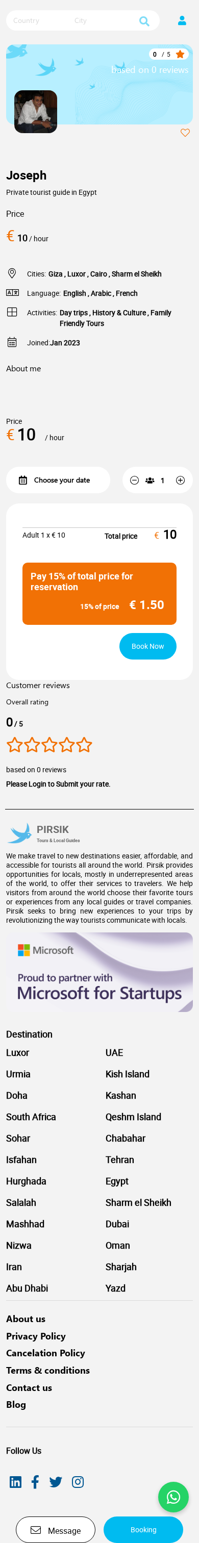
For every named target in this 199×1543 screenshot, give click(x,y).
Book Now (148, 646)
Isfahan (21, 1159)
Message (63, 1530)
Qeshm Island (133, 1116)
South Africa (31, 1116)
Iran (14, 1266)
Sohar (18, 1138)
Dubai (117, 1224)
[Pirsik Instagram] (77, 1482)
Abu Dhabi (27, 1288)
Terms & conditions (48, 1370)
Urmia (18, 1074)
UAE (114, 1052)
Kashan (121, 1095)
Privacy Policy (36, 1336)
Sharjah (121, 1266)
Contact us (29, 1387)
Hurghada (26, 1181)
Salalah (21, 1202)
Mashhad (25, 1224)
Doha (17, 1095)
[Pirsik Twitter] (55, 1482)
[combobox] (39, 21)
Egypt (117, 1181)
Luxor (17, 1052)
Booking (144, 1529)
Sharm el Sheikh (138, 1202)
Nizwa (19, 1245)
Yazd (116, 1288)
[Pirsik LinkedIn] (15, 1482)
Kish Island (128, 1074)
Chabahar (125, 1138)
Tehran (120, 1159)
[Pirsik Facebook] (35, 1482)
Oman (118, 1245)
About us (25, 1318)
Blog (16, 1404)
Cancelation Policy (45, 1353)
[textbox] (39, 20)
